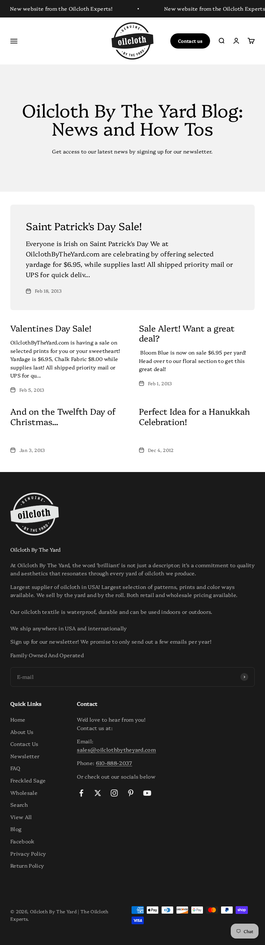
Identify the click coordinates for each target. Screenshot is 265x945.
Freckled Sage (28, 780)
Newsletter (24, 755)
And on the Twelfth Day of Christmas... (62, 416)
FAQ (15, 767)
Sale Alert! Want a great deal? (187, 333)
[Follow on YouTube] (147, 793)
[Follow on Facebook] (81, 793)
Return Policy (27, 865)
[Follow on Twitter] (97, 793)
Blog (15, 828)
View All (21, 816)
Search (19, 804)
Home (17, 719)
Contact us (190, 41)
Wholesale (23, 792)
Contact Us (24, 743)
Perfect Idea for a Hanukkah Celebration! (194, 416)
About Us (22, 731)
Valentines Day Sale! (50, 328)
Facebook (22, 841)
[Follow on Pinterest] (130, 793)
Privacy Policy (28, 853)
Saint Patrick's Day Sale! (84, 226)
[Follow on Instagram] (114, 793)
